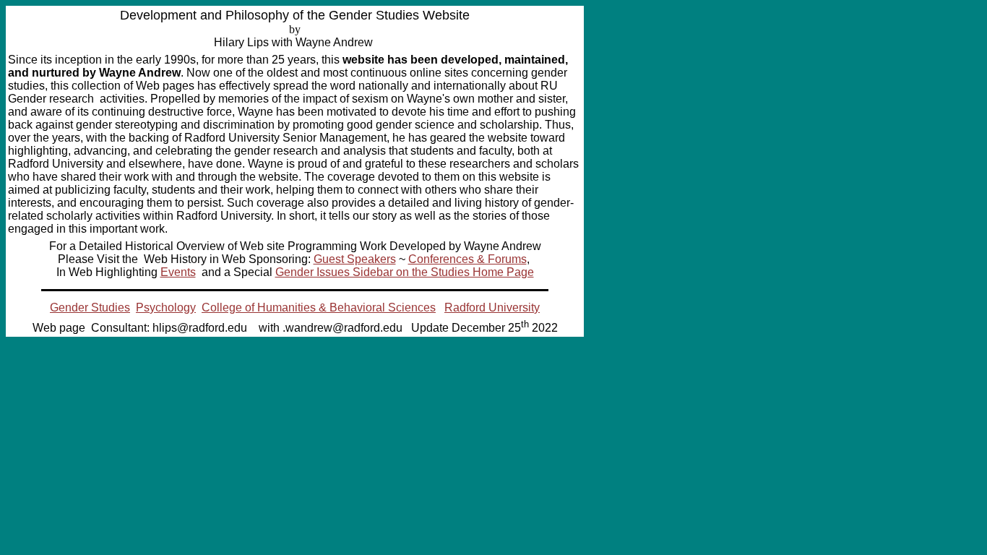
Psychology (166, 307)
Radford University (492, 307)
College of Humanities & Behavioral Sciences (319, 307)
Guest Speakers (355, 259)
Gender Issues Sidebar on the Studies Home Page (404, 272)
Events (178, 272)
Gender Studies (90, 307)
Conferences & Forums (467, 259)
